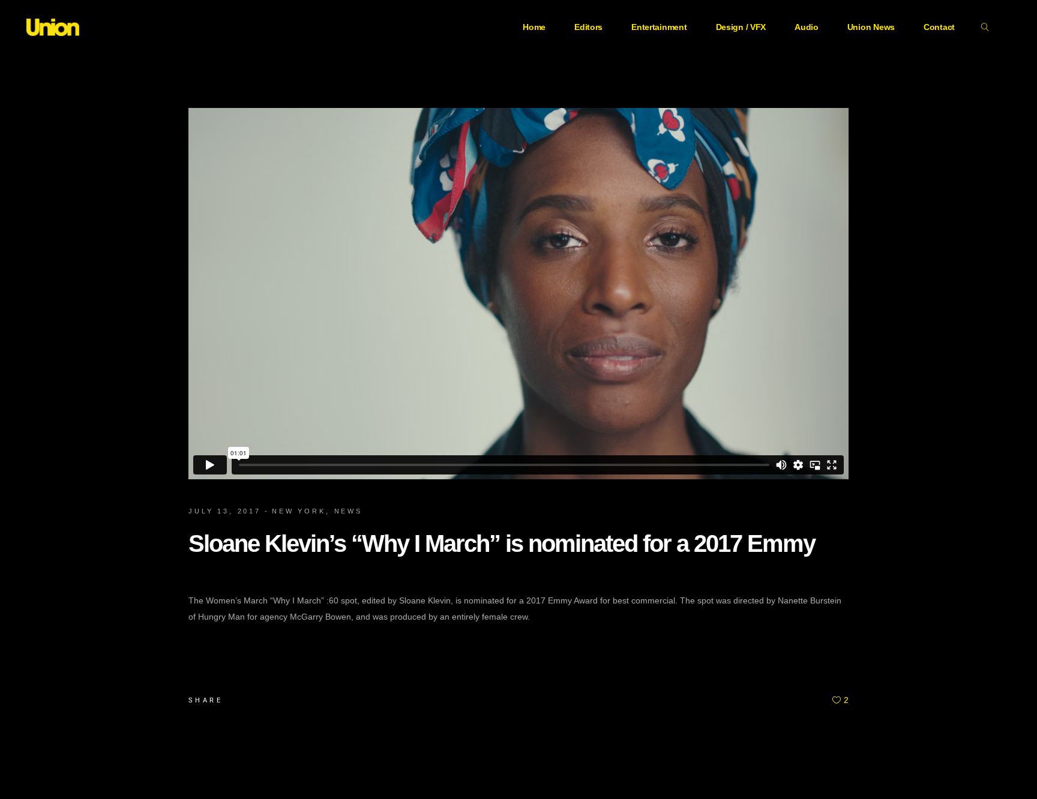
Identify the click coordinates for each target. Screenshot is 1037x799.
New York (299, 511)
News (348, 511)
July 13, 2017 (224, 511)
